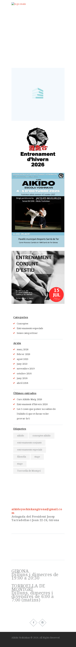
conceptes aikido (42, 435)
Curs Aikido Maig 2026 (29, 399)
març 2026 (22, 349)
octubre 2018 (24, 373)
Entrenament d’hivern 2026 (32, 404)
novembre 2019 (26, 368)
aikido (20, 435)
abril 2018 (22, 383)
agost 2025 (22, 359)
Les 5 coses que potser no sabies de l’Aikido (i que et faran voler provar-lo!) (36, 414)
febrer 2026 (23, 354)
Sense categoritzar (27, 333)
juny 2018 (22, 378)
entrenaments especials (29, 449)
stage (37, 456)
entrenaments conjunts (29, 442)
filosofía (21, 456)
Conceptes (22, 323)
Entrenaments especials (30, 328)
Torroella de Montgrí (29, 470)
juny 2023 (22, 364)
